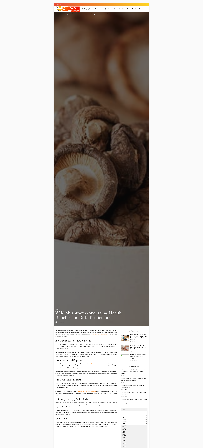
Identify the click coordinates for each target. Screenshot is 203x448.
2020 (124, 441)
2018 (124, 446)
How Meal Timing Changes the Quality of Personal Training (138, 356)
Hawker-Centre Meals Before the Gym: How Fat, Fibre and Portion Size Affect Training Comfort (133, 371)
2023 (124, 432)
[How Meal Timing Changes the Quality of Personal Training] (125, 357)
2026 (124, 409)
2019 (124, 444)
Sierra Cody (61, 322)
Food (57, 309)
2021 (124, 438)
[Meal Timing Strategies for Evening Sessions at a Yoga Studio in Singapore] (125, 348)
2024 (124, 429)
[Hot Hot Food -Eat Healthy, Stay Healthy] (68, 9)
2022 (124, 435)
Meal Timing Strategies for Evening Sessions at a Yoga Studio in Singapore (138, 347)
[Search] (146, 9)
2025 (124, 426)
